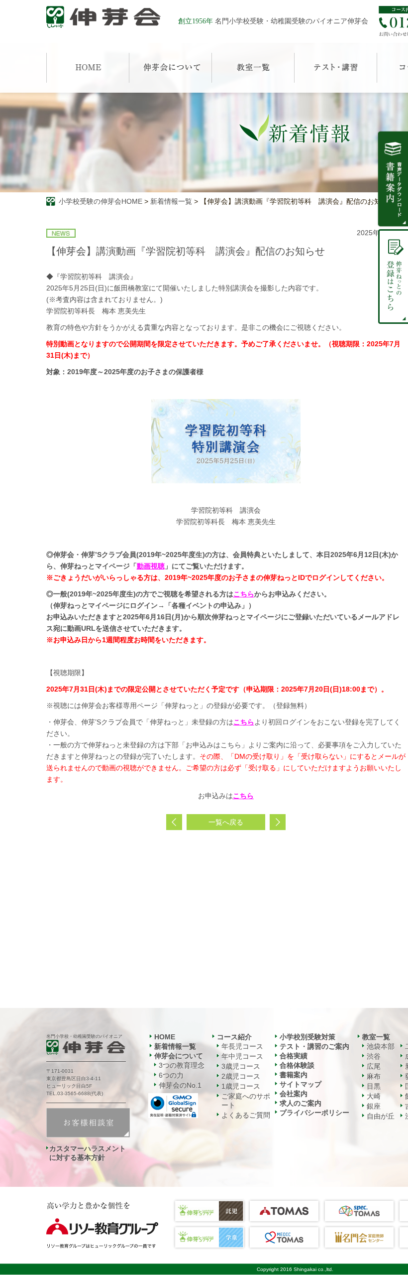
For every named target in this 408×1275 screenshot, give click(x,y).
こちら (243, 722)
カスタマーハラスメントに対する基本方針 (87, 1152)
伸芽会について (178, 1056)
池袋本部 (381, 1046)
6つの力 (171, 1075)
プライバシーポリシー (314, 1113)
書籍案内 (293, 1075)
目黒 (374, 1086)
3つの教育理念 (181, 1065)
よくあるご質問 (245, 1115)
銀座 (374, 1106)
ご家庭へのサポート (245, 1100)
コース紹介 (234, 1037)
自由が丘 (381, 1116)
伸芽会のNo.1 (180, 1085)
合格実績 (293, 1056)
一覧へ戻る (225, 822)
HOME (164, 1037)
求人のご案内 (300, 1103)
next (278, 822)
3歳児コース (240, 1066)
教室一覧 (376, 1037)
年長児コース (242, 1046)
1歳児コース (240, 1086)
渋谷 (374, 1056)
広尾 (374, 1066)
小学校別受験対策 (307, 1037)
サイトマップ (300, 1084)
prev (174, 822)
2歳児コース (240, 1076)
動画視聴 (151, 566)
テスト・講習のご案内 (314, 1046)
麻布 (374, 1076)
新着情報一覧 (171, 201)
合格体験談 (297, 1065)
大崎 (374, 1096)
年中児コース (242, 1056)
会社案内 (293, 1094)
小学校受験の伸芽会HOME (100, 201)
